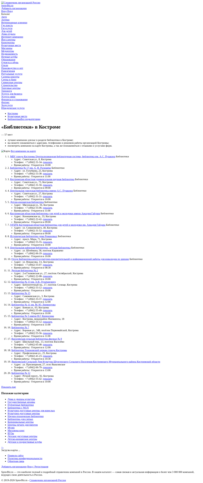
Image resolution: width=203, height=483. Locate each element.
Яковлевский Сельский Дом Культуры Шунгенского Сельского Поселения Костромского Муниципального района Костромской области (85, 361)
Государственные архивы (21, 402)
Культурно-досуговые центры (24, 413)
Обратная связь (16, 461)
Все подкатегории (30, 119)
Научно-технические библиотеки (26, 416)
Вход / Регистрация (37, 466)
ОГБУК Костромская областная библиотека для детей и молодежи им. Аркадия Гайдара (57, 225)
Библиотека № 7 (20, 327)
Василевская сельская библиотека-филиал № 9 (36, 339)
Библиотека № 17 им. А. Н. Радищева (30, 168)
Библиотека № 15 (20, 293)
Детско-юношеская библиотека (27, 202)
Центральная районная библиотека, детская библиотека (40, 247)
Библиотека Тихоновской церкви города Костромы (39, 350)
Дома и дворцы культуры (21, 399)
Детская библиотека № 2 (24, 270)
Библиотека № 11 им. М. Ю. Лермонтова (33, 304)
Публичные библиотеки (21, 405)
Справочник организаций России (47, 480)
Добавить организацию (14, 466)
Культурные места (17, 116)
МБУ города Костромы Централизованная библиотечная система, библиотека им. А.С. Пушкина (62, 156)
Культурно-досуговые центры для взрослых (31, 410)
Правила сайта (15, 455)
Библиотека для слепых (20, 419)
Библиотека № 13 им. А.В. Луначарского (33, 282)
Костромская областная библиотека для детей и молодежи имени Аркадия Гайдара (55, 213)
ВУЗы (11, 433)
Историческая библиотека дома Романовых (33, 236)
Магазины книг (16, 430)
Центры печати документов (23, 424)
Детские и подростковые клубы (25, 442)
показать (47, 162)
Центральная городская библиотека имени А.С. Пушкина (41, 190)
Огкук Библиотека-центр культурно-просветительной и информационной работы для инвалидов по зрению (70, 259)
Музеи (11, 427)
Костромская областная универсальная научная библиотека (42, 179)
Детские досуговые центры (22, 436)
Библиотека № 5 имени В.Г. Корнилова (32, 316)
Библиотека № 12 (20, 373)
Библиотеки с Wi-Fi (18, 407)
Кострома (13, 113)
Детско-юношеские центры (22, 439)
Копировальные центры (21, 422)
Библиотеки (14, 119)
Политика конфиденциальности (25, 458)
